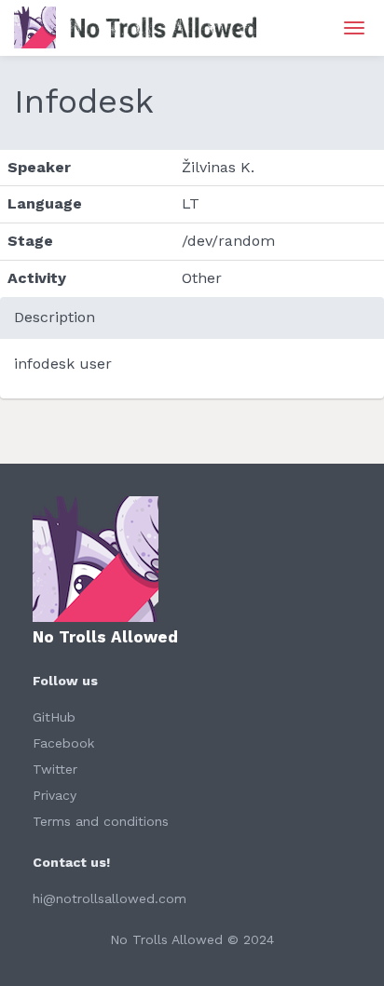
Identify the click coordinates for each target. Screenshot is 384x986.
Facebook (63, 743)
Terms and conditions (101, 821)
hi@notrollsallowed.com (109, 898)
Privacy (54, 795)
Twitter (55, 769)
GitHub (54, 716)
